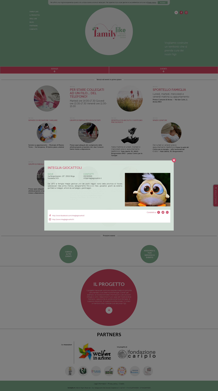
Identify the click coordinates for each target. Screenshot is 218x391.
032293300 (87, 176)
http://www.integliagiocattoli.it (63, 219)
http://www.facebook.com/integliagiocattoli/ (68, 215)
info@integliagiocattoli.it (92, 178)
